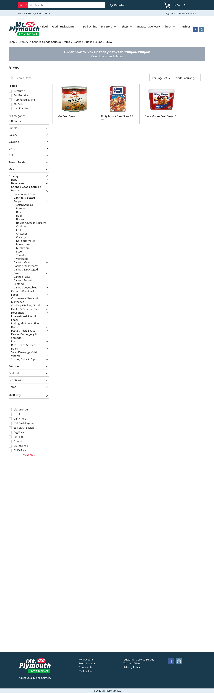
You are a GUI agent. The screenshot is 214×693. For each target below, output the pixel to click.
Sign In (169, 13)
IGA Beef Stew (66, 116)
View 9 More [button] (29, 455)
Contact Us (85, 667)
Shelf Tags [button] (15, 395)
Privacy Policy (131, 667)
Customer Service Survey (138, 659)
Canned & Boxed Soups (88, 42)
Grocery (23, 42)
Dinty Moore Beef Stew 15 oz (117, 117)
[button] (39, 13)
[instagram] (201, 31)
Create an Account (186, 13)
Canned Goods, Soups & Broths (51, 42)
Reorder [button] (119, 5)
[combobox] (23, 5)
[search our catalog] (31, 5)
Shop (12, 42)
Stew (109, 42)
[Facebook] (195, 31)
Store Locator (87, 663)
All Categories (17, 116)
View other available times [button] (107, 56)
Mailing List (85, 671)
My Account (86, 659)
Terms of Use (131, 663)
